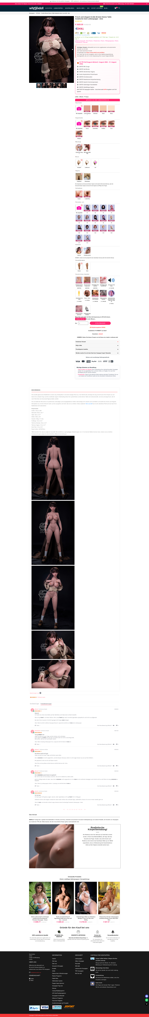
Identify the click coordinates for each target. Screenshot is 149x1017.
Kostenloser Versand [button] (81, 341)
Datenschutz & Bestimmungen (60, 973)
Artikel (30, 955)
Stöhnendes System (57, 980)
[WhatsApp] (146, 1000)
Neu (88, 8)
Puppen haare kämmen (58, 983)
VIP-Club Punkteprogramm (59, 993)
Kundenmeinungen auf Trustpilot (60, 1003)
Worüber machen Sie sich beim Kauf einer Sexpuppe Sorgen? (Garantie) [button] (93, 353)
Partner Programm (57, 976)
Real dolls (77, 963)
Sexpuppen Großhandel (58, 995)
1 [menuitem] (67, 809)
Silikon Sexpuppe (79, 961)
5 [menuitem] (74, 809)
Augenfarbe (79, 117)
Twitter (32, 978)
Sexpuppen (48, 8)
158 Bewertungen (41, 697)
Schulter (78, 244)
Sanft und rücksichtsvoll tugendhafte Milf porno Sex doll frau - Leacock (63, 918)
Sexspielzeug (69, 8)
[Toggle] (146, 1003)
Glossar (54, 988)
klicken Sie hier (80, 319)
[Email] (146, 996)
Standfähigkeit (80, 260)
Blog (105, 8)
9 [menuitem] (81, 809)
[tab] (97, 342)
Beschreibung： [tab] (36, 390)
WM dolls (77, 966)
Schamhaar (78, 188)
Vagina (77, 170)
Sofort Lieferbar (97, 7)
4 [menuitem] (72, 809)
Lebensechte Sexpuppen (81, 968)
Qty (76, 323)
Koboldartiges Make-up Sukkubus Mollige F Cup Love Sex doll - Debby (86, 918)
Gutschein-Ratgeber (57, 1000)
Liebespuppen (58, 8)
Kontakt (54, 968)
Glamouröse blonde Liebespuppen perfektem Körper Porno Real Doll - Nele (109, 918)
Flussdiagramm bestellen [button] (82, 349)
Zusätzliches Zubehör (82, 274)
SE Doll (38, 13)
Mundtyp (78, 141)
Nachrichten (32, 954)
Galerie (54, 958)
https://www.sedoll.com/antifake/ (95, 52)
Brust (77, 156)
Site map (54, 961)
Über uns (54, 963)
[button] (72, 49)
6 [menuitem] (76, 809)
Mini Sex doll (78, 973)
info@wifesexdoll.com (111, 3)
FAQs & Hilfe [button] (79, 345)
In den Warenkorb (100, 323)
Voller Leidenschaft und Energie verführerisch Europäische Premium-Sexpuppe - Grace (40, 918)
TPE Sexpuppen (79, 971)
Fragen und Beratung (34, 957)
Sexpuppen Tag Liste (57, 985)
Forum (30, 959)
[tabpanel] (74, 758)
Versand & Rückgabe (57, 966)
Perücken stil (79, 202)
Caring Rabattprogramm (58, 990)
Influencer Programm (57, 998)
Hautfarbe (78, 102)
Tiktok (31, 980)
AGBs (53, 971)
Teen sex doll (89, 403)
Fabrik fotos (55, 978)
